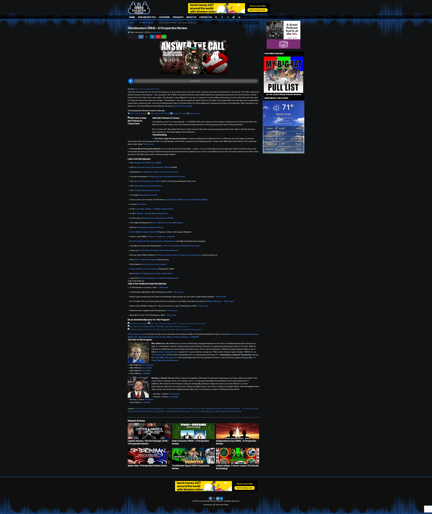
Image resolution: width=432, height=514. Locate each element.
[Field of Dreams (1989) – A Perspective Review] (193, 431)
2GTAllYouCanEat (141, 409)
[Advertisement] (229, 8)
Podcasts (178, 17)
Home (132, 17)
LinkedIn (171, 236)
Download (155, 89)
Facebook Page (179, 113)
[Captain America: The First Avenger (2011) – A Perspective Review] (149, 431)
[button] (216, 17)
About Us (191, 17)
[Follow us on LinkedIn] (221, 498)
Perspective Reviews (214, 409)
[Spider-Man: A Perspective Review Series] (149, 456)
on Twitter (146, 370)
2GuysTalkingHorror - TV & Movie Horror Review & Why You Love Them (177, 409)
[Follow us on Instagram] (217, 498)
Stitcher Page (194, 113)
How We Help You (147, 17)
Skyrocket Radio (221, 505)
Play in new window (142, 89)
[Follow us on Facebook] (210, 498)
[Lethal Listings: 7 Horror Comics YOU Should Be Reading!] (237, 456)
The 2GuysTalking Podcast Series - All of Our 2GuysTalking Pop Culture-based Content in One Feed (203, 411)
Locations (164, 17)
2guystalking (156, 32)
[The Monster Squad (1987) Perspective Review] (193, 456)
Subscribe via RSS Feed (159, 113)
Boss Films (141, 204)
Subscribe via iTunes (138, 113)
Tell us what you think (137, 334)
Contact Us (205, 17)
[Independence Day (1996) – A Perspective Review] (237, 431)
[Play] (130, 81)
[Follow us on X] (214, 498)
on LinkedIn (147, 368)
